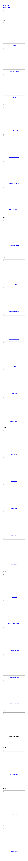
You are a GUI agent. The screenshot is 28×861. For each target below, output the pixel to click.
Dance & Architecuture (14, 623)
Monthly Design (14, 508)
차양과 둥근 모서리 (14, 71)
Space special (14, 851)
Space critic (14, 814)
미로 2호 (14, 97)
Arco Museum (14, 774)
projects (24, 4)
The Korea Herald (14, 209)
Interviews (23, 5)
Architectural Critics (14, 650)
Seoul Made (14, 481)
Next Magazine (14, 564)
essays (24, 7)
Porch (14, 366)
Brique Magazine (14, 703)
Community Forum (14, 183)
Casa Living (14, 454)
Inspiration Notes (14, 130)
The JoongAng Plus (14, 421)
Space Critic (14, 597)
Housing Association (14, 245)
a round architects (6, 6)
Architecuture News (14, 339)
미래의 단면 (14, 394)
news (24, 6)
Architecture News (14, 157)
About (24, 3)
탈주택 (14, 45)
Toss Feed (14, 284)
